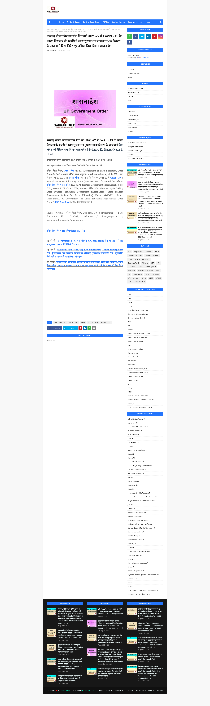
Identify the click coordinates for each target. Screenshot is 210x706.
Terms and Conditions (155, 690)
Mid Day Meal (73, 322)
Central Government (135, 255)
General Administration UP (137, 470)
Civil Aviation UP (133, 442)
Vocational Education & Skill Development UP (143, 590)
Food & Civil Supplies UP (136, 462)
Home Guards (132, 485)
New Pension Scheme (145, 271)
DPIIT (129, 326)
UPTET (130, 282)
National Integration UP (136, 532)
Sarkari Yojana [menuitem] (118, 22)
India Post (131, 365)
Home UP (131, 489)
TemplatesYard (65, 690)
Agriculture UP (133, 423)
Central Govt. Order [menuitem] (91, 22)
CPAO (130, 306)
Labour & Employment (135, 376)
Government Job (133, 120)
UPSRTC (130, 586)
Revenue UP (132, 559)
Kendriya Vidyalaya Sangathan (138, 372)
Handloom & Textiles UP (136, 473)
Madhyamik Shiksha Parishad (138, 512)
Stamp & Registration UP (136, 571)
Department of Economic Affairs (139, 334)
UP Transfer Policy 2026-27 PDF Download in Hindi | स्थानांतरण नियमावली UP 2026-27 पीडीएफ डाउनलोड (150, 172)
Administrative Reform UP (136, 419)
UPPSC (144, 278)
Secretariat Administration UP (138, 563)
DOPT (130, 322)
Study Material (132, 127)
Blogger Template (88, 690)
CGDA (130, 302)
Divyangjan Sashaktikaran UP (137, 450)
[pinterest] (154, 36)
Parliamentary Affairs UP (136, 540)
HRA (158, 263)
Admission (131, 112)
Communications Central (136, 318)
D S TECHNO (51, 51)
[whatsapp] (129, 36)
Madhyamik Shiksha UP (135, 516)
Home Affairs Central (135, 357)
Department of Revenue (136, 341)
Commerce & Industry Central (138, 314)
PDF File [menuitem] (106, 22)
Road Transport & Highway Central (140, 407)
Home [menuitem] (61, 22)
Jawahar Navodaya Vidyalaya (138, 369)
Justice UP (131, 505)
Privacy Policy (141, 690)
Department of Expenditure (137, 337)
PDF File (130, 96)
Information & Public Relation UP (139, 493)
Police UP (131, 547)
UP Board (156, 274)
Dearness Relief (133, 263)
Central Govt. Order (152, 255)
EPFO (129, 345)
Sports (130, 100)
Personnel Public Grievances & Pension (141, 400)
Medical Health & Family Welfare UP (140, 524)
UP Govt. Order (93, 322)
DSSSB (130, 259)
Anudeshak (148, 252)
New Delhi (131, 271)
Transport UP (132, 579)
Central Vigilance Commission (138, 310)
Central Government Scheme (137, 143)
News (83, 322)
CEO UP (130, 438)
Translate (145, 57)
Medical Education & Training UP (139, 520)
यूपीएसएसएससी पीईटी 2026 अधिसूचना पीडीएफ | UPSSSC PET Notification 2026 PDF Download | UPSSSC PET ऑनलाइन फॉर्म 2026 (70, 648)
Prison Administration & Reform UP (140, 551)
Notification (132, 123)
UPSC (151, 278)
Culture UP (131, 446)
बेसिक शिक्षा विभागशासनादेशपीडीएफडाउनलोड (66, 230)
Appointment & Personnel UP (138, 427)
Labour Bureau (133, 380)
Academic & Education (135, 89)
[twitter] (141, 36)
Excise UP (131, 454)
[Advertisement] (85, 73)
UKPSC (147, 274)
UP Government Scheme (136, 158)
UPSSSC (158, 278)
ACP (129, 252)
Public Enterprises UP (135, 555)
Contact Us (119, 690)
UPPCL (130, 582)
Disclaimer (129, 690)
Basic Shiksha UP (60, 322)
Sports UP (131, 567)
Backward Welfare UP (135, 431)
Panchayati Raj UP (134, 536)
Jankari (130, 77)
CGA (129, 298)
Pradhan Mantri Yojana (135, 151)
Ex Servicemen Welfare (135, 349)
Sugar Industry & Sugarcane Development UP (143, 575)
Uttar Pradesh (57, 29)
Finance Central (133, 353)
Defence (130, 330)
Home (49, 29)
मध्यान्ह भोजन (74, 177)
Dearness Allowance (142, 259)
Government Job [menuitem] (135, 22)
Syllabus (130, 131)
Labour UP (131, 509)
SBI (129, 274)
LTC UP (141, 267)
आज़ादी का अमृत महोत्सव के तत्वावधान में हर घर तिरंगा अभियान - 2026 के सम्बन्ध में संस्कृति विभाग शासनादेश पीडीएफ (70, 678)
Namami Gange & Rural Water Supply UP (142, 528)
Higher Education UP (135, 481)
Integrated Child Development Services (141, 501)
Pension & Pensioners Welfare (138, 396)
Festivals (131, 69)
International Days (134, 73)
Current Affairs (133, 116)
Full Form (145, 263)
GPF (152, 263)
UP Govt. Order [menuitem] (73, 22)
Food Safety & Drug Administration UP (141, 466)
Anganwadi (138, 252)
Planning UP (132, 544)
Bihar (157, 252)
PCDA (130, 388)
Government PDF (133, 92)
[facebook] (135, 36)
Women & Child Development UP (139, 594)
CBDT (130, 295)
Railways (131, 404)
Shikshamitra (137, 274)
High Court (131, 477)
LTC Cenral (132, 267)
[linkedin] (148, 36)
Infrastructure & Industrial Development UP (142, 497)
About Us (109, 690)
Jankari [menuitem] (148, 22)
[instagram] (160, 36)
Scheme (130, 154)
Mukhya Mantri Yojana (135, 147)
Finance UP (131, 458)
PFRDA (130, 392)
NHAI (129, 384)
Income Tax (132, 361)
